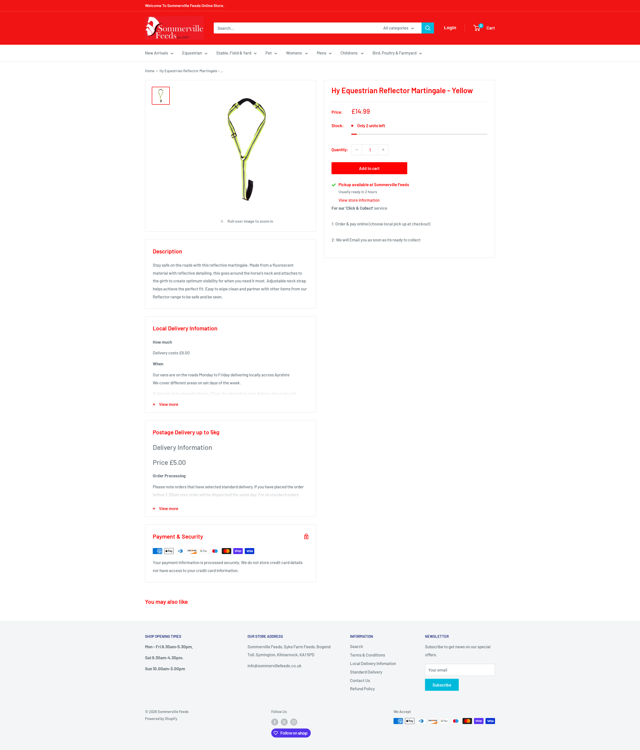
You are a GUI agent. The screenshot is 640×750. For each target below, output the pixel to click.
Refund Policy (362, 688)
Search (356, 646)
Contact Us (360, 680)
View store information (359, 199)
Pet (269, 52)
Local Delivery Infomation (373, 663)
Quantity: (340, 149)
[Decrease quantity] (357, 149)
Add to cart (369, 168)
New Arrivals (156, 52)
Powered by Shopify (161, 718)
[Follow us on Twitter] (284, 722)
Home (149, 70)
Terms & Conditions (367, 654)
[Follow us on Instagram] (293, 722)
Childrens (349, 52)
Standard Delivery (366, 671)
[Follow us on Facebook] (274, 722)
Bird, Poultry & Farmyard (394, 52)
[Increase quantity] (383, 149)
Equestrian (192, 52)
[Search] (428, 27)
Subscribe (441, 684)
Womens (294, 52)
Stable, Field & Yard (233, 52)
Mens (321, 52)
